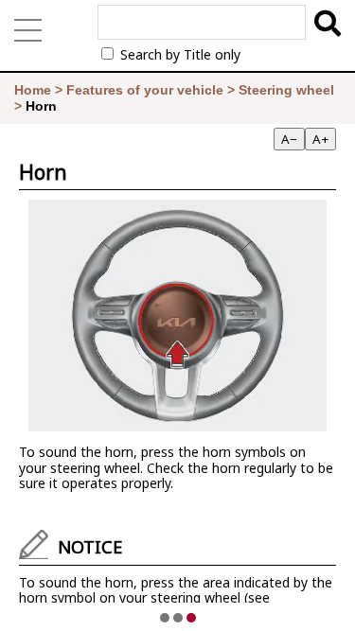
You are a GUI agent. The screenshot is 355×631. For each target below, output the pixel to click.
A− (289, 139)
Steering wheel (286, 89)
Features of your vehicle (144, 89)
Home (32, 89)
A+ (320, 139)
